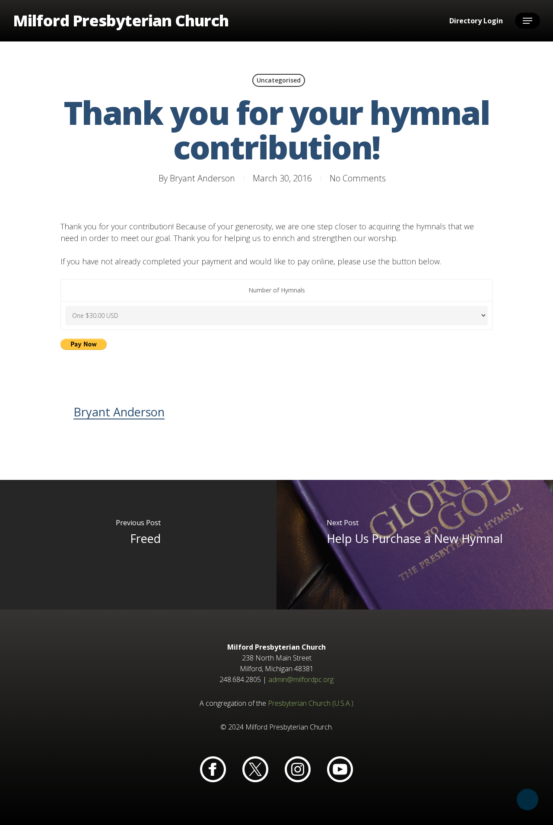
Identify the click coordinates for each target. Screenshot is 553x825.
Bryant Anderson (202, 178)
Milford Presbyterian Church (121, 21)
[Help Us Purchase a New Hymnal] (414, 544)
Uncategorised (279, 80)
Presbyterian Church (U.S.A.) (310, 703)
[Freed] (138, 544)
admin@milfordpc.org (301, 679)
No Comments (358, 178)
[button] (527, 20)
